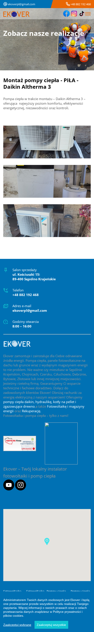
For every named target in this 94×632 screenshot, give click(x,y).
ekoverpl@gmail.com (21, 4)
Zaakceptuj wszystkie (51, 625)
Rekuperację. (31, 411)
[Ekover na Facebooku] (66, 13)
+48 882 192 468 (80, 4)
